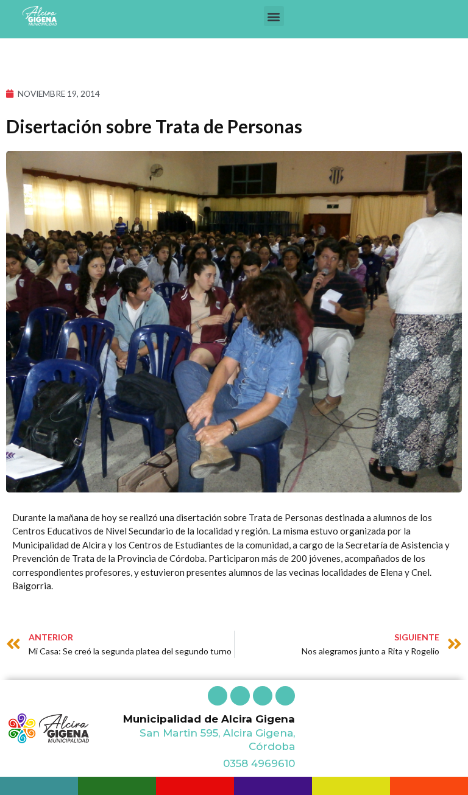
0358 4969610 (259, 763)
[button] (274, 16)
